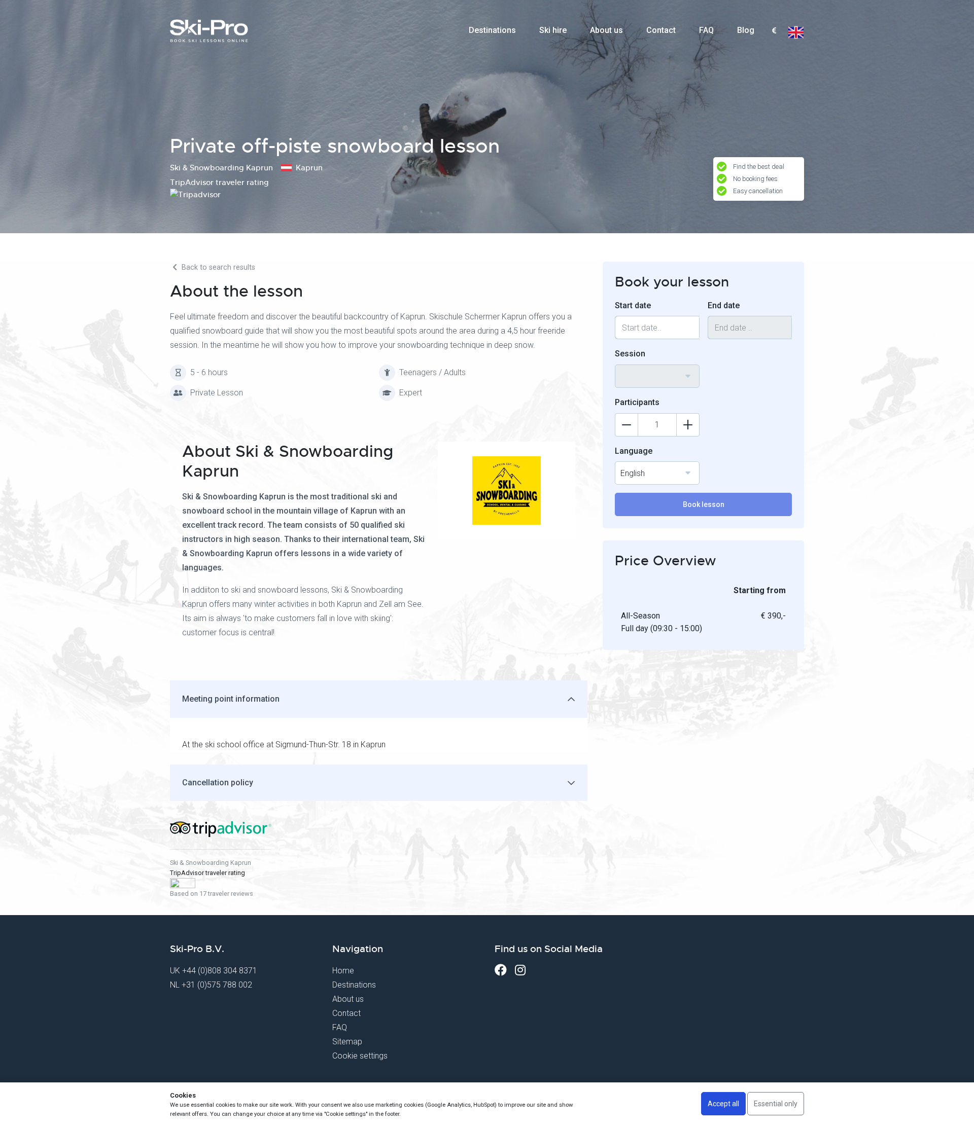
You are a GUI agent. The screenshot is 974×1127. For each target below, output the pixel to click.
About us (606, 30)
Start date (633, 305)
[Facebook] (501, 970)
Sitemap (347, 1041)
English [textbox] (632, 473)
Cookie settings (360, 1056)
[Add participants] (688, 425)
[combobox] (774, 31)
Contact (661, 30)
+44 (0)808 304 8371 (219, 970)
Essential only (775, 1104)
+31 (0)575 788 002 (217, 985)
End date (724, 305)
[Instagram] (520, 970)
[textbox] (774, 31)
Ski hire (553, 30)
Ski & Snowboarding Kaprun (210, 862)
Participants (637, 402)
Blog (745, 30)
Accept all (723, 1104)
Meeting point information (231, 699)
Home (343, 970)
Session (630, 353)
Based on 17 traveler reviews (211, 893)
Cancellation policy (217, 782)
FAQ (706, 30)
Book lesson (703, 504)
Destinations (492, 30)
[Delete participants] (626, 425)
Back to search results (217, 267)
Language (633, 451)
